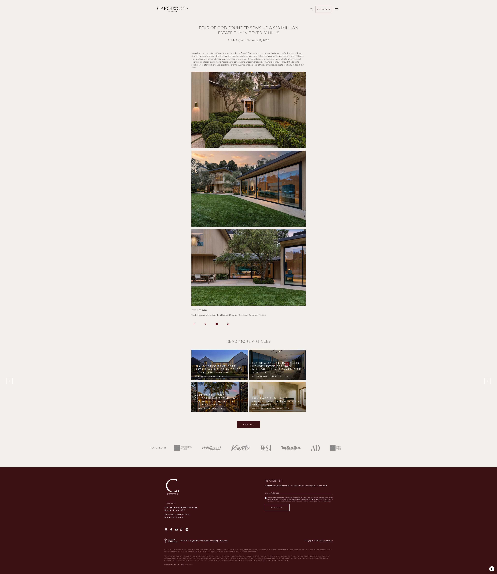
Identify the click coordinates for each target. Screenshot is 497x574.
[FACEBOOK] (171, 529)
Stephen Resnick (238, 315)
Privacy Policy (326, 501)
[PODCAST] (186, 529)
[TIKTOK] (181, 529)
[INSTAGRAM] (166, 529)
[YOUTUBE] (176, 529)
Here (204, 309)
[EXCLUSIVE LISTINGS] (311, 9)
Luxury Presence (220, 540)
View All (248, 424)
